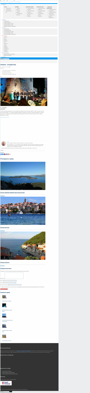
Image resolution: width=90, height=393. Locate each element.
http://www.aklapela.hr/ (4, 117)
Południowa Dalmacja (6, 71)
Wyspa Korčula (4, 227)
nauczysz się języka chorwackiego (24, 350)
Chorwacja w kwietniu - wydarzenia (8, 70)
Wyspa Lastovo (4, 262)
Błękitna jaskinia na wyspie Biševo (8, 372)
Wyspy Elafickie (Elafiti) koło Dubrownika (12, 192)
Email (1, 282)
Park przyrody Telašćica (6, 371)
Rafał (9, 66)
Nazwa (1, 280)
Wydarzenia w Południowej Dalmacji (9, 74)
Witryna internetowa (4, 284)
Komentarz (2, 278)
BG (27, 389)
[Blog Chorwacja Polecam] (10, 2)
